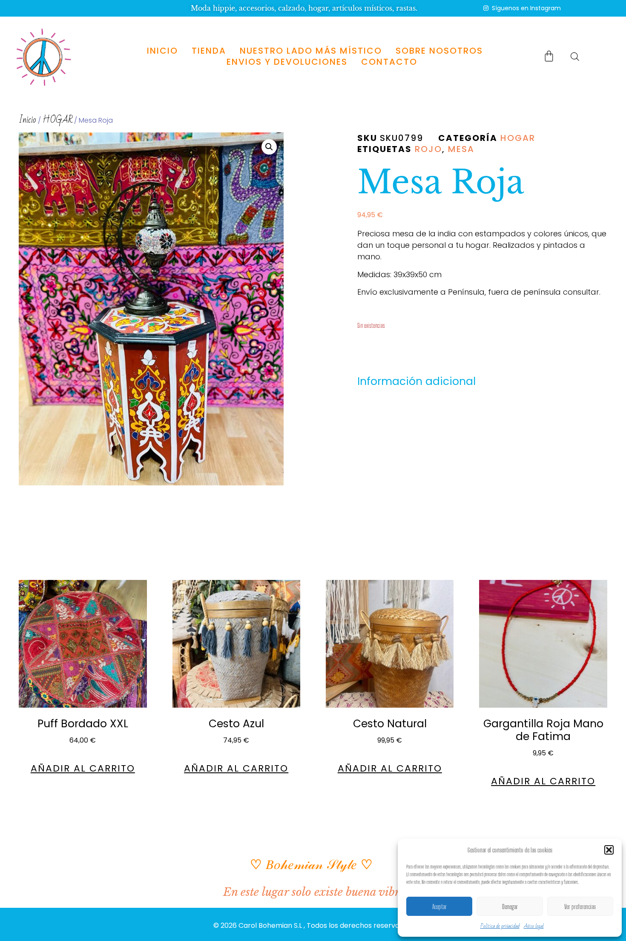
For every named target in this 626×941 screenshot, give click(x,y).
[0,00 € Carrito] (549, 56)
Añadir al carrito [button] (83, 768)
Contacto (389, 61)
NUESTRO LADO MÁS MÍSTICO (311, 50)
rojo (428, 149)
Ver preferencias (580, 906)
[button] (609, 850)
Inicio (162, 50)
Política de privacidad (500, 926)
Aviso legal (534, 926)
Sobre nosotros (439, 50)
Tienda (209, 50)
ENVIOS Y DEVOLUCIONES (286, 61)
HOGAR (57, 120)
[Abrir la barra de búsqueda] (575, 56)
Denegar (510, 906)
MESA (461, 149)
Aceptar (439, 906)
